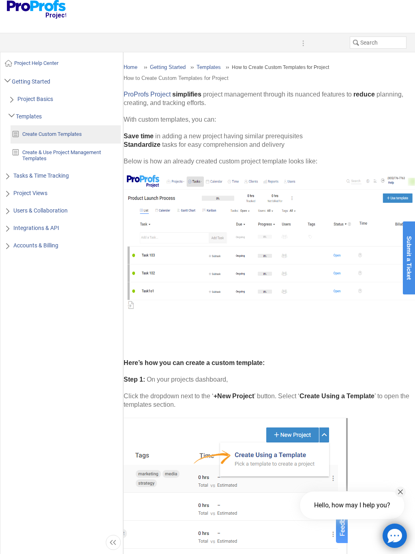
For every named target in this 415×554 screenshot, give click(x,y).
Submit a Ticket (409, 258)
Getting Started (168, 67)
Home (130, 67)
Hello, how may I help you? (352, 505)
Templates (209, 67)
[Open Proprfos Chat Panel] (395, 536)
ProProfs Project (147, 94)
